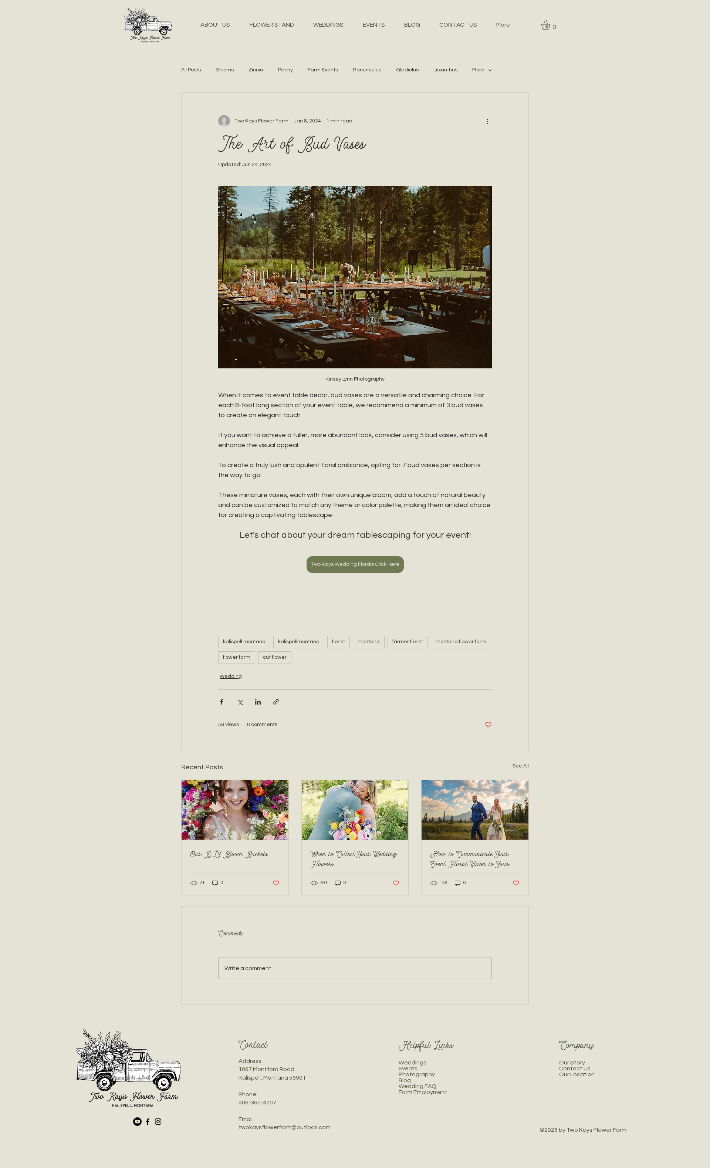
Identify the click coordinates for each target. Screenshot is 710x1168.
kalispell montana (244, 641)
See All (521, 766)
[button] (551, 25)
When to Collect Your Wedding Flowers (353, 859)
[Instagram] (158, 1121)
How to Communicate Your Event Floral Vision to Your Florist (469, 859)
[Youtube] (137, 1121)
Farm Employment (423, 1092)
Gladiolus (407, 69)
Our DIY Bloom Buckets (228, 854)
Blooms (225, 69)
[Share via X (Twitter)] (239, 701)
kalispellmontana (299, 641)
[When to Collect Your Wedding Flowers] (355, 810)
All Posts (191, 69)
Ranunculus (367, 69)
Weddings (412, 1063)
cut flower (275, 657)
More (478, 69)
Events (408, 1068)
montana (369, 641)
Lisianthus (445, 69)
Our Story (572, 1063)
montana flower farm (461, 641)
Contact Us (575, 1068)
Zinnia (255, 69)
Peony (285, 69)
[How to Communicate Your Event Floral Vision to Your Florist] (475, 810)
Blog (405, 1080)
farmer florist (407, 641)
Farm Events (323, 69)
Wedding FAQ (417, 1086)
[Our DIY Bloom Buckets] (235, 810)
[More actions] (487, 121)
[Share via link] (276, 701)
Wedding (231, 676)
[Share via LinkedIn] (257, 701)
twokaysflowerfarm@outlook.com (285, 1127)
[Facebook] (147, 1121)
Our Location (577, 1074)
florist (338, 641)
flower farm (236, 657)
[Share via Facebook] (221, 701)
